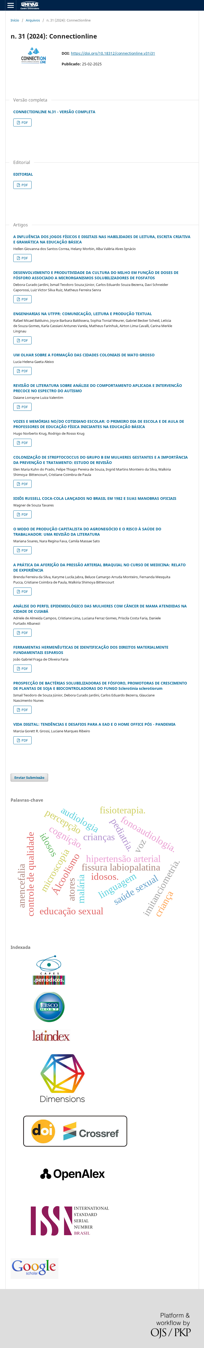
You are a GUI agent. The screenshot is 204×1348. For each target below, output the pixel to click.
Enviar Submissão (29, 777)
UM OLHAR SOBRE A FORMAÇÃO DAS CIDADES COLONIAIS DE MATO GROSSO (84, 354)
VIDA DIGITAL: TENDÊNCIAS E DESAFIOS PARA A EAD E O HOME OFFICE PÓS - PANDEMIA (94, 724)
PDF (24, 122)
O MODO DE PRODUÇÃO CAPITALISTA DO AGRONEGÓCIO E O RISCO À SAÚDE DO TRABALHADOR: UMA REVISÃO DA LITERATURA (87, 531)
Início (15, 20)
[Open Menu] (10, 5)
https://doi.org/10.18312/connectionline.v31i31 (113, 53)
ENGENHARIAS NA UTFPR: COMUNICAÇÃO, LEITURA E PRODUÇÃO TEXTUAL (82, 313)
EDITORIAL (23, 174)
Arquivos (33, 20)
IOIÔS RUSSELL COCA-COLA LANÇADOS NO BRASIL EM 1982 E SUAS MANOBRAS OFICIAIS (94, 498)
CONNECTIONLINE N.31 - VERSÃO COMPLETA (54, 111)
